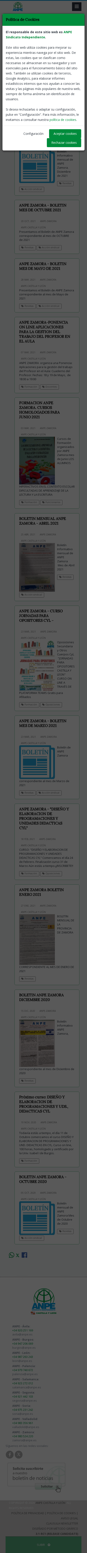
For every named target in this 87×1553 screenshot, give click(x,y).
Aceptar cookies (65, 133)
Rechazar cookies (64, 142)
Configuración (33, 133)
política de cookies (63, 120)
